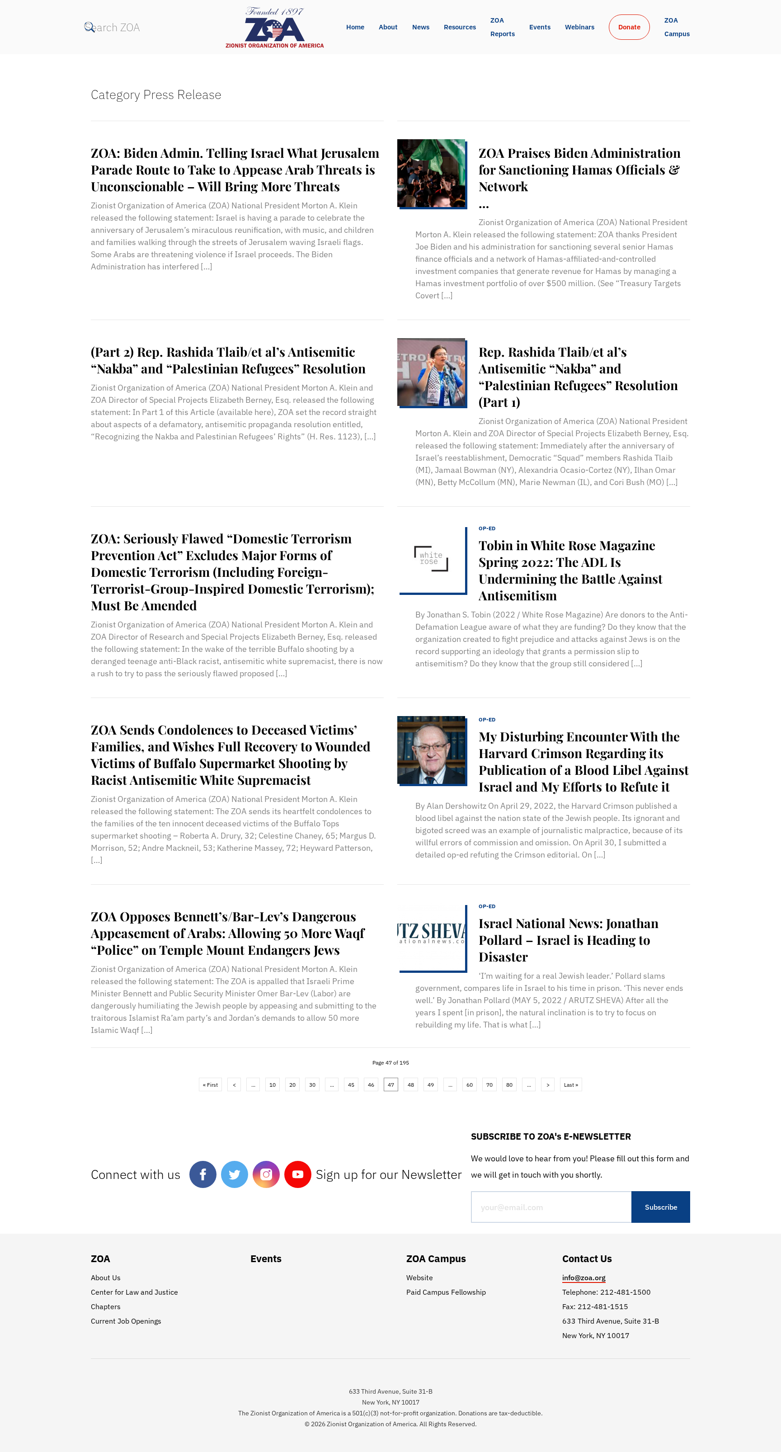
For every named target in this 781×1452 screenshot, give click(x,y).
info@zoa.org (584, 1277)
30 (312, 1084)
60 (469, 1084)
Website (419, 1277)
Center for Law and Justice (134, 1291)
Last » (571, 1084)
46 (371, 1084)
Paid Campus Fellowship (446, 1291)
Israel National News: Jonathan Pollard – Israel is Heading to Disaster (569, 940)
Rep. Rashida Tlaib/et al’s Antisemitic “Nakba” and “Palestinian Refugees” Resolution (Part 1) (578, 376)
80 (509, 1084)
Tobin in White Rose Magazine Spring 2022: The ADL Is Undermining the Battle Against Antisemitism (571, 570)
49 (431, 1084)
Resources (460, 27)
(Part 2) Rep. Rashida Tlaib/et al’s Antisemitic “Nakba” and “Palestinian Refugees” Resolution (228, 360)
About (388, 27)
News (420, 27)
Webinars (579, 27)
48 (411, 1084)
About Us (106, 1277)
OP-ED (487, 528)
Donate (629, 27)
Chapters (106, 1306)
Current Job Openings (126, 1320)
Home (355, 27)
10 (272, 1084)
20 (292, 1084)
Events (539, 27)
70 (489, 1084)
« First (210, 1084)
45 (351, 1084)
